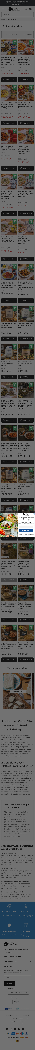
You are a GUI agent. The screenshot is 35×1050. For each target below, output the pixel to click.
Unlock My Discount (26, 530)
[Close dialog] (34, 514)
